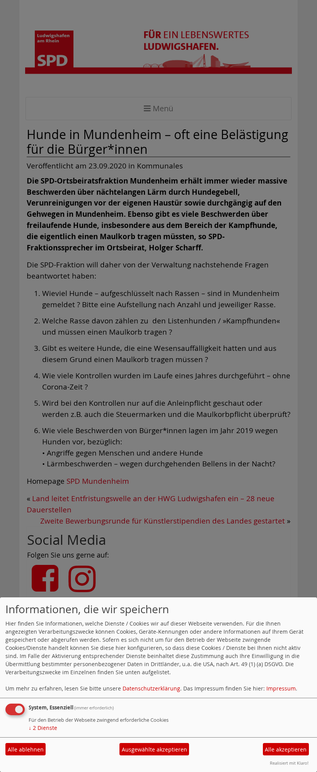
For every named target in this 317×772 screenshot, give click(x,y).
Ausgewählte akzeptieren (154, 749)
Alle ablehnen (26, 749)
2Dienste (43, 727)
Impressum (281, 688)
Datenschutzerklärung (151, 688)
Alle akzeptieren (286, 749)
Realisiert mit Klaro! (289, 763)
